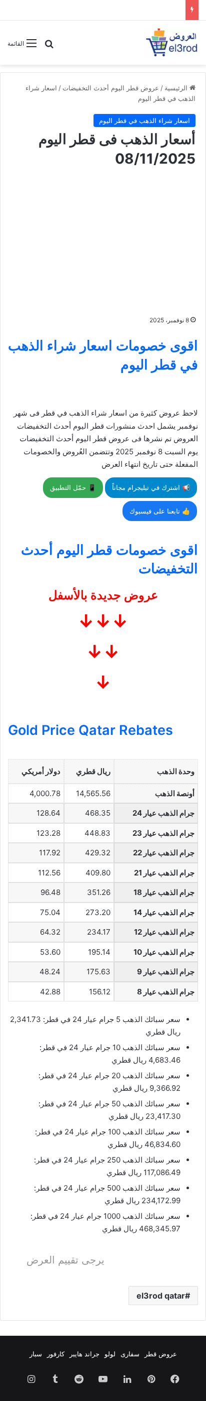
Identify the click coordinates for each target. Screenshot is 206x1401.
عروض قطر (160, 1354)
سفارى (130, 1354)
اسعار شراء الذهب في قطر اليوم (144, 120)
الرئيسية (177, 88)
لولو (110, 1354)
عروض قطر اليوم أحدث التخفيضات (110, 88)
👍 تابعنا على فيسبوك (160, 511)
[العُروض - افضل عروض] (171, 43)
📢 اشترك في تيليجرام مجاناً (151, 487)
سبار (36, 1354)
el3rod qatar (160, 1296)
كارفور (55, 1354)
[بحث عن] (49, 47)
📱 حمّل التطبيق (73, 487)
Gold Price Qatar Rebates (90, 730)
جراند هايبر (85, 1354)
